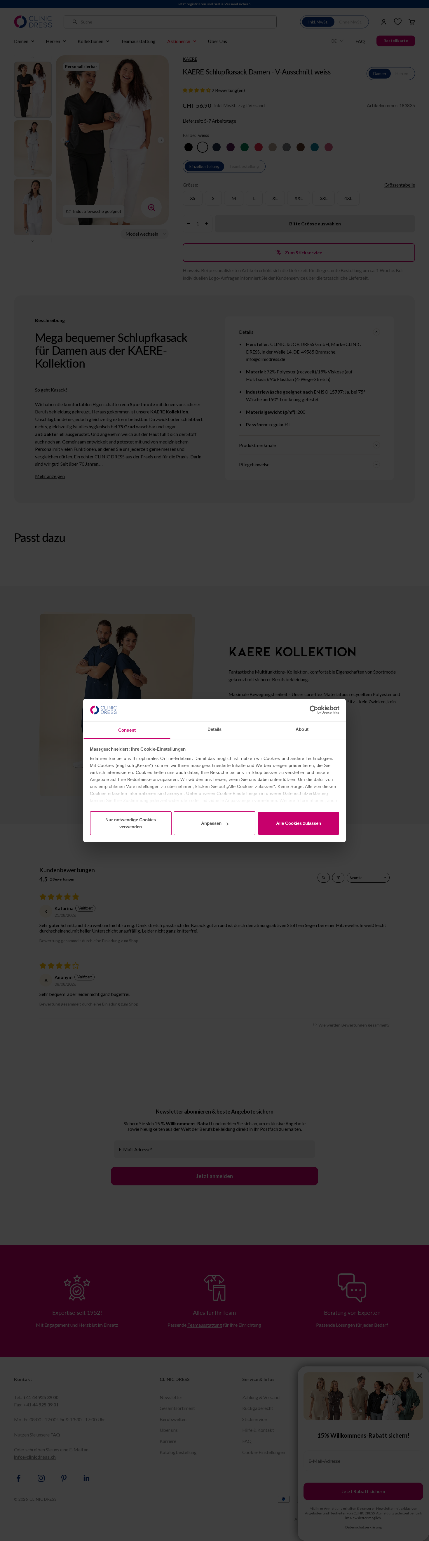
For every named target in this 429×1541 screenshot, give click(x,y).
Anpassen (211, 823)
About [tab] (302, 729)
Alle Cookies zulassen (298, 823)
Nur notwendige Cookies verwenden (130, 823)
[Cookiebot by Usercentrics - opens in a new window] (313, 709)
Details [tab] (214, 729)
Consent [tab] (127, 730)
